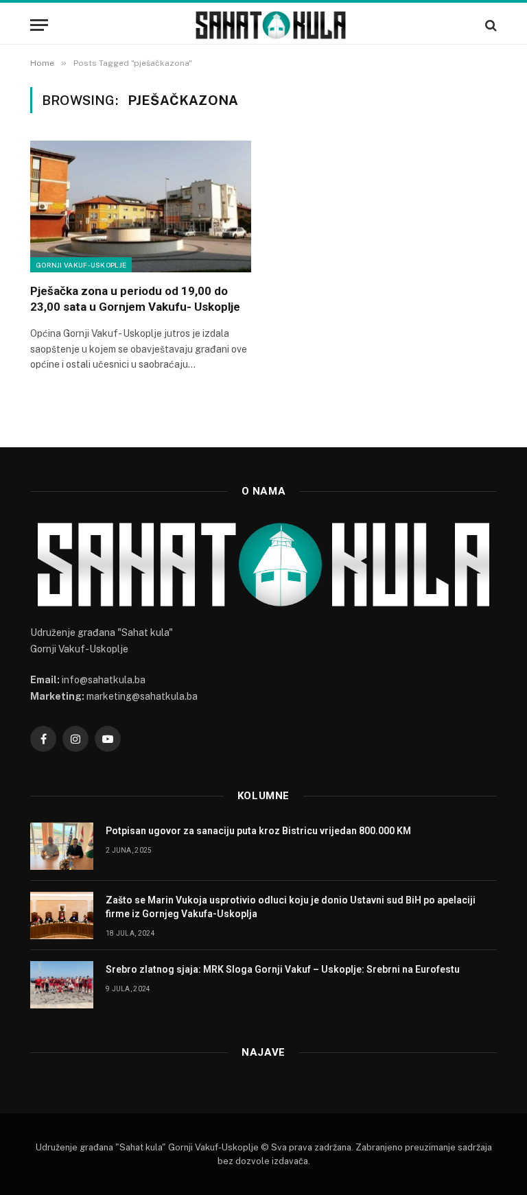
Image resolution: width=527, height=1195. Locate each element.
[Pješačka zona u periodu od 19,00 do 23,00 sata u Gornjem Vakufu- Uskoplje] (140, 206)
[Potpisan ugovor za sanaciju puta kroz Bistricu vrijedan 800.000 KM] (61, 846)
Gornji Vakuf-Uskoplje (81, 265)
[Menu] (39, 25)
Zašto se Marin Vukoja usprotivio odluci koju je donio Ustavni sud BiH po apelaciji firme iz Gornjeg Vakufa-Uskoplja (291, 907)
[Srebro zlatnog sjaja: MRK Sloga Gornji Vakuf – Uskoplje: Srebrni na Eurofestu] (61, 984)
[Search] (489, 25)
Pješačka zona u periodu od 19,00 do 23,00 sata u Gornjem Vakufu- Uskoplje (135, 298)
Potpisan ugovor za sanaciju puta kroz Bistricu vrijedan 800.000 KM (258, 830)
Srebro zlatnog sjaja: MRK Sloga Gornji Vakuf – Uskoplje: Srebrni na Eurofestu (283, 969)
